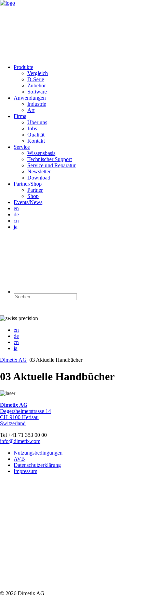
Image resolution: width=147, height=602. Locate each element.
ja (15, 227)
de (16, 214)
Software (37, 92)
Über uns (37, 122)
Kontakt (36, 141)
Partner (35, 190)
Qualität (35, 135)
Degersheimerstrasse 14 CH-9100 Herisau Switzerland (25, 414)
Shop (33, 196)
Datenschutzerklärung (37, 465)
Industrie (36, 104)
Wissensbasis (41, 153)
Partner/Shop (28, 184)
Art (31, 110)
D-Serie (35, 79)
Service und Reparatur (51, 165)
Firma (20, 116)
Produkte (23, 67)
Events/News (28, 202)
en (16, 208)
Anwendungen (30, 98)
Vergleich (37, 73)
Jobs (32, 128)
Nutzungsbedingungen (38, 453)
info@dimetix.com (20, 441)
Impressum (25, 471)
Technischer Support (49, 159)
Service (22, 147)
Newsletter (39, 171)
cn (16, 221)
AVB (19, 459)
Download (38, 178)
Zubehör (36, 85)
